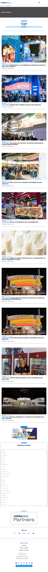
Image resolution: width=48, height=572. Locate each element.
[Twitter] (19, 533)
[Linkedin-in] (24, 533)
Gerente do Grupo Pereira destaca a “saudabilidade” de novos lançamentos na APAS (23, 258)
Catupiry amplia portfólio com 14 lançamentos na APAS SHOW (22, 378)
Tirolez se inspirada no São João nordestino (24, 222)
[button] (24, 427)
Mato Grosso (4, 471)
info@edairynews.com (22, 553)
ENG (6, 5)
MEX (3, 5)
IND (10, 5)
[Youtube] (33, 533)
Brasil (3, 296)
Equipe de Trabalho (24, 543)
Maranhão (4, 469)
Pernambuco (4, 485)
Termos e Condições (24, 547)
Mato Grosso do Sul (6, 474)
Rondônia (4, 495)
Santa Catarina (5, 497)
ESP (1, 5)
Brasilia (3, 459)
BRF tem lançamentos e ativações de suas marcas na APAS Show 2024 (23, 417)
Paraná (3, 483)
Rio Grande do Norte (6, 490)
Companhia (24, 545)
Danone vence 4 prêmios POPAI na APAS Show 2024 (25, 105)
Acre (3, 450)
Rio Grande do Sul (5, 492)
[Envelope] (16, 563)
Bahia (3, 457)
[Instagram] (29, 533)
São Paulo (4, 63)
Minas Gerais (4, 476)
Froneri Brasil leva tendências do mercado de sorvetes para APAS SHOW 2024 (24, 65)
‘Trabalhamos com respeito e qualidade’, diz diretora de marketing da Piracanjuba (23, 298)
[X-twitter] (24, 563)
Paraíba (3, 481)
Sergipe (3, 502)
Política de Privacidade (24, 550)
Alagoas (4, 452)
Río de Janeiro (5, 488)
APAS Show (5, 65)
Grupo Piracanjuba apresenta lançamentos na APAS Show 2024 (23, 338)
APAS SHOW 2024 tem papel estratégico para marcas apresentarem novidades (22, 143)
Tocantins (4, 504)
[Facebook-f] (14, 533)
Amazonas (4, 455)
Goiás (3, 466)
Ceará (3, 462)
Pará (3, 478)
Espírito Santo (5, 464)
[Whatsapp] (18, 563)
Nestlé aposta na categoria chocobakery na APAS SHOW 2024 (22, 183)
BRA (8, 5)
